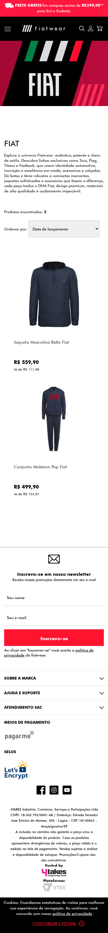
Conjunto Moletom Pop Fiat (40, 466)
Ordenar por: (15, 229)
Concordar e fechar (54, 923)
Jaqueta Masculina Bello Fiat (41, 342)
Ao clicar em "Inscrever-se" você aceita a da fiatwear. (49, 653)
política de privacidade (72, 913)
